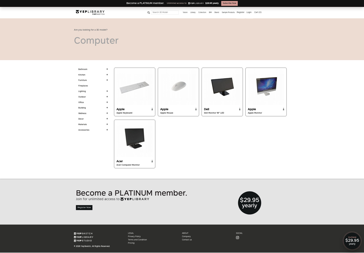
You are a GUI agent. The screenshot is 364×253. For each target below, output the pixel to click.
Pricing (131, 243)
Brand (217, 12)
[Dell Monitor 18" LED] (222, 87)
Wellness (82, 113)
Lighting (82, 91)
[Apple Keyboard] (135, 87)
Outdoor (82, 97)
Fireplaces (83, 86)
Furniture (82, 80)
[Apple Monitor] (266, 87)
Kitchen (81, 75)
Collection (202, 12)
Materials (82, 125)
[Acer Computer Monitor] (135, 139)
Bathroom (82, 69)
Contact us (187, 240)
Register (240, 12)
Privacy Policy (134, 237)
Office (81, 102)
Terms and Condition (137, 240)
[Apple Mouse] (178, 87)
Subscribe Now (229, 3)
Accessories (83, 130)
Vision (185, 12)
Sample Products (228, 12)
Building (82, 108)
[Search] (149, 13)
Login (249, 12)
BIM (210, 12)
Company (186, 237)
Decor (81, 119)
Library (193, 12)
